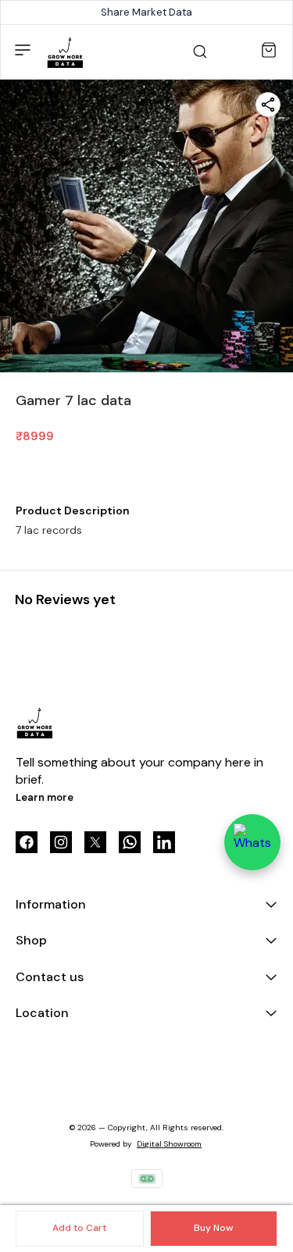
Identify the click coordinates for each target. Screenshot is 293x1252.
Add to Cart (79, 1228)
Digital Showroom (169, 1144)
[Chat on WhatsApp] (252, 842)
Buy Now (213, 1228)
